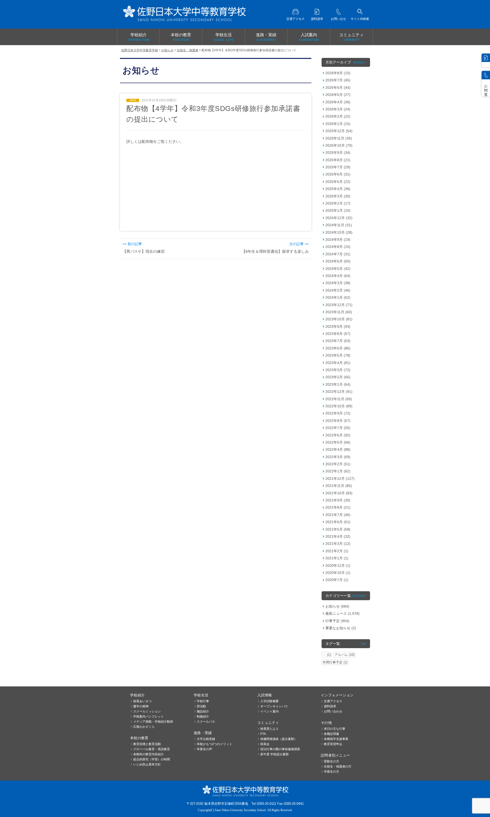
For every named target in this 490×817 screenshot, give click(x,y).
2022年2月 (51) (337, 464)
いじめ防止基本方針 (147, 764)
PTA (263, 734)
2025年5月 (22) (337, 182)
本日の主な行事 (334, 729)
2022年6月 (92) (337, 435)
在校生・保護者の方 (337, 766)
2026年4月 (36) (337, 102)
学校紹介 (138, 37)
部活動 (201, 706)
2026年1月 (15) (337, 124)
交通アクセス (333, 701)
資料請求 (330, 706)
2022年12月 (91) (338, 391)
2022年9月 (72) (337, 413)
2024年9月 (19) (337, 239)
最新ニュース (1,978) (342, 613)
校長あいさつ (142, 701)
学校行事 (203, 701)
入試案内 (309, 37)
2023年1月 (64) (337, 384)
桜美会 (265, 744)
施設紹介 (203, 711)
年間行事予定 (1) (335, 662)
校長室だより (269, 729)
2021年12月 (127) (339, 478)
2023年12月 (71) (338, 305)
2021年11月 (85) (338, 486)
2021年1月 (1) (336, 558)
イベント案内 (269, 711)
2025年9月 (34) (337, 152)
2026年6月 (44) (337, 87)
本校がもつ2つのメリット (214, 744)
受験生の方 (331, 761)
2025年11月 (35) (338, 138)
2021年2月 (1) (336, 551)
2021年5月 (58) (337, 529)
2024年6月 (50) (337, 261)
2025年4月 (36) (337, 189)
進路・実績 (266, 37)
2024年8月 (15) (337, 247)
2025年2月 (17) (337, 203)
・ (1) (327, 655)
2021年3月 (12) (337, 544)
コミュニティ (351, 37)
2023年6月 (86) (337, 348)
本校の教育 (181, 37)
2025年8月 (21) (337, 160)
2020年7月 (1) (336, 580)
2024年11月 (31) (338, 225)
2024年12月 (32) (338, 218)
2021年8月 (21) (337, 507)
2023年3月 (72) (337, 370)
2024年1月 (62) (337, 297)
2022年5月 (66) (337, 442)
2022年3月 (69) (337, 457)
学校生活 (224, 37)
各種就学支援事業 (336, 739)
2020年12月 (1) (337, 565)
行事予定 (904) (337, 621)
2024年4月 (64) (337, 276)
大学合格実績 (206, 739)
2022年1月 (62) (337, 471)
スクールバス (206, 721)
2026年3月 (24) (337, 109)
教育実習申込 (333, 744)
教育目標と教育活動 (147, 744)
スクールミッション (147, 711)
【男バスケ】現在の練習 (143, 251)
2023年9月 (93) (337, 326)
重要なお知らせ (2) (340, 628)
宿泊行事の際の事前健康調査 (280, 749)
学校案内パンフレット (148, 716)
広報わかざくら (144, 726)
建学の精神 (141, 706)
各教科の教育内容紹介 (148, 754)
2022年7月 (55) (337, 428)
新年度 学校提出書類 (274, 754)
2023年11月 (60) (338, 312)
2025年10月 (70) (338, 145)
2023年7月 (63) (337, 341)
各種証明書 (331, 734)
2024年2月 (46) (337, 290)
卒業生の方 (331, 771)
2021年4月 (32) (337, 536)
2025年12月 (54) (338, 131)
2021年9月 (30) (337, 500)
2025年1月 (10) (337, 210)
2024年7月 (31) (337, 254)
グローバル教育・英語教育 (151, 749)
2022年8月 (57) (337, 421)
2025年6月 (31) (337, 174)
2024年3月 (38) (337, 283)
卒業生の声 (204, 749)
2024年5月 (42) (337, 269)
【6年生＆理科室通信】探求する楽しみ (275, 251)
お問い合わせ (333, 711)
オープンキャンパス (274, 706)
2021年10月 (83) (338, 493)
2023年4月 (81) (337, 363)
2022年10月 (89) (338, 406)
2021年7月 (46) (337, 515)
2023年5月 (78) (337, 355)
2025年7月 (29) (337, 167)
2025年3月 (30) (337, 196)
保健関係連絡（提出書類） (278, 739)
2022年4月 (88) (337, 449)
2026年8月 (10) (337, 73)
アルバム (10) (344, 655)
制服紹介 (203, 716)
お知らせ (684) (337, 606)
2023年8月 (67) (337, 334)
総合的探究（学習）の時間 (151, 759)
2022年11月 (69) (338, 399)
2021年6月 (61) (337, 522)
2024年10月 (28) (338, 232)
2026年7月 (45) (337, 80)
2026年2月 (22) (337, 116)
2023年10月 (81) (338, 319)
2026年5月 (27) (337, 95)
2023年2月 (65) (337, 377)
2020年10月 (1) (337, 573)
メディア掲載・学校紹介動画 (153, 721)
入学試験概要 (269, 701)
